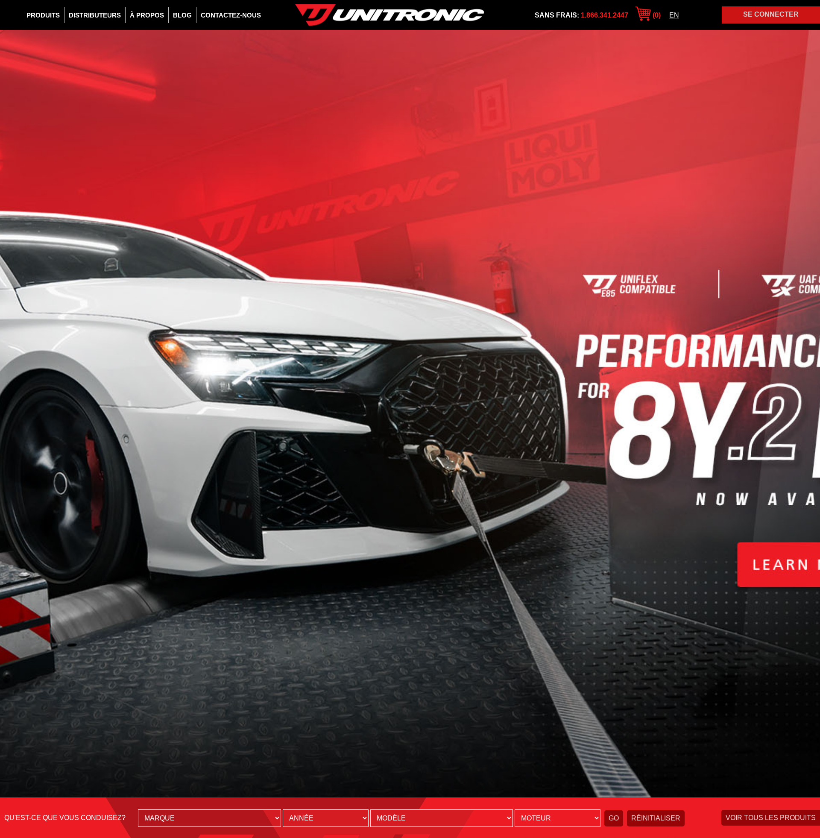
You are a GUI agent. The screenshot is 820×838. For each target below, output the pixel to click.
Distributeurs (95, 15)
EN (674, 15)
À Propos (147, 15)
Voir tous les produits (771, 817)
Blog (182, 15)
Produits (43, 15)
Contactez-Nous (231, 15)
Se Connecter (771, 14)
